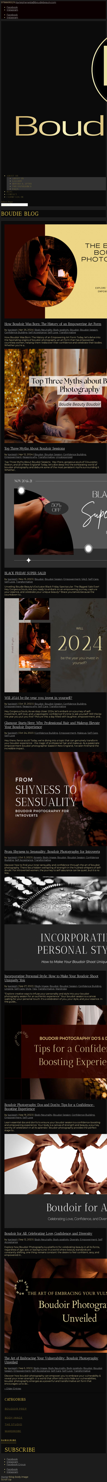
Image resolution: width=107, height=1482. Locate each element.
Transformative (67, 332)
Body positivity (61, 330)
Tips (34, 989)
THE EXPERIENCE (22, 186)
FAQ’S (15, 189)
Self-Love (53, 332)
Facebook (12, 1459)
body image (14, 1417)
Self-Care (93, 579)
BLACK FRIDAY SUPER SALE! (25, 573)
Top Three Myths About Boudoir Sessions (34, 448)
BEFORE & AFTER (22, 183)
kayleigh (12, 330)
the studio (13, 1424)
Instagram (12, 1462)
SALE (84, 579)
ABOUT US (12, 175)
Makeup (82, 733)
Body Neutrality (43, 330)
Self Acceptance (37, 332)
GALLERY (17, 181)
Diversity (74, 1239)
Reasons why (30, 457)
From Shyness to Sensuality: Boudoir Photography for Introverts (52, 851)
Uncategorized (64, 457)
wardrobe (13, 1431)
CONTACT (12, 194)
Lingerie (8, 989)
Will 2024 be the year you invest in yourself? (38, 698)
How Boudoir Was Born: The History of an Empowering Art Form (52, 324)
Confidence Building (15, 332)
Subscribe (8, 1440)
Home (4, 1477)
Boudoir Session (89, 330)
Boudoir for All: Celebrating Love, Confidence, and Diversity (48, 1233)
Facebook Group (16, 1464)
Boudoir (74, 330)
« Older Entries (12, 1388)
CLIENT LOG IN (15, 197)
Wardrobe (61, 989)
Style (28, 989)
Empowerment (13, 457)
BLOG (9, 191)
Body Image (49, 857)
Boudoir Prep (16, 1409)
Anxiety (38, 857)
